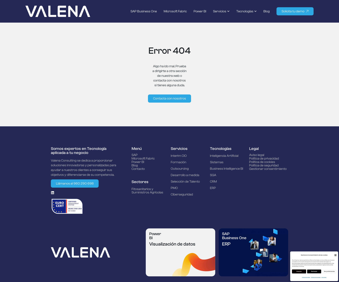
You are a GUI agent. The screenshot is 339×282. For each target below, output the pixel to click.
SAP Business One (143, 11)
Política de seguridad (264, 165)
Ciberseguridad (182, 194)
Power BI (200, 11)
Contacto (138, 169)
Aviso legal (323, 277)
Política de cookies (306, 277)
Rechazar (314, 271)
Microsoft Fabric (175, 11)
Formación (178, 162)
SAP (135, 155)
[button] (335, 255)
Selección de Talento (185, 181)
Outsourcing (180, 169)
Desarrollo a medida (185, 175)
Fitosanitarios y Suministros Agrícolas (147, 190)
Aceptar (299, 271)
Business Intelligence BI (226, 169)
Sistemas (216, 162)
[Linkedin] (52, 192)
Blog (266, 11)
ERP (213, 188)
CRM (213, 181)
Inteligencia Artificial (224, 156)
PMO (174, 188)
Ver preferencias (329, 271)
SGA (213, 175)
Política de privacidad (316, 277)
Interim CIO (179, 156)
